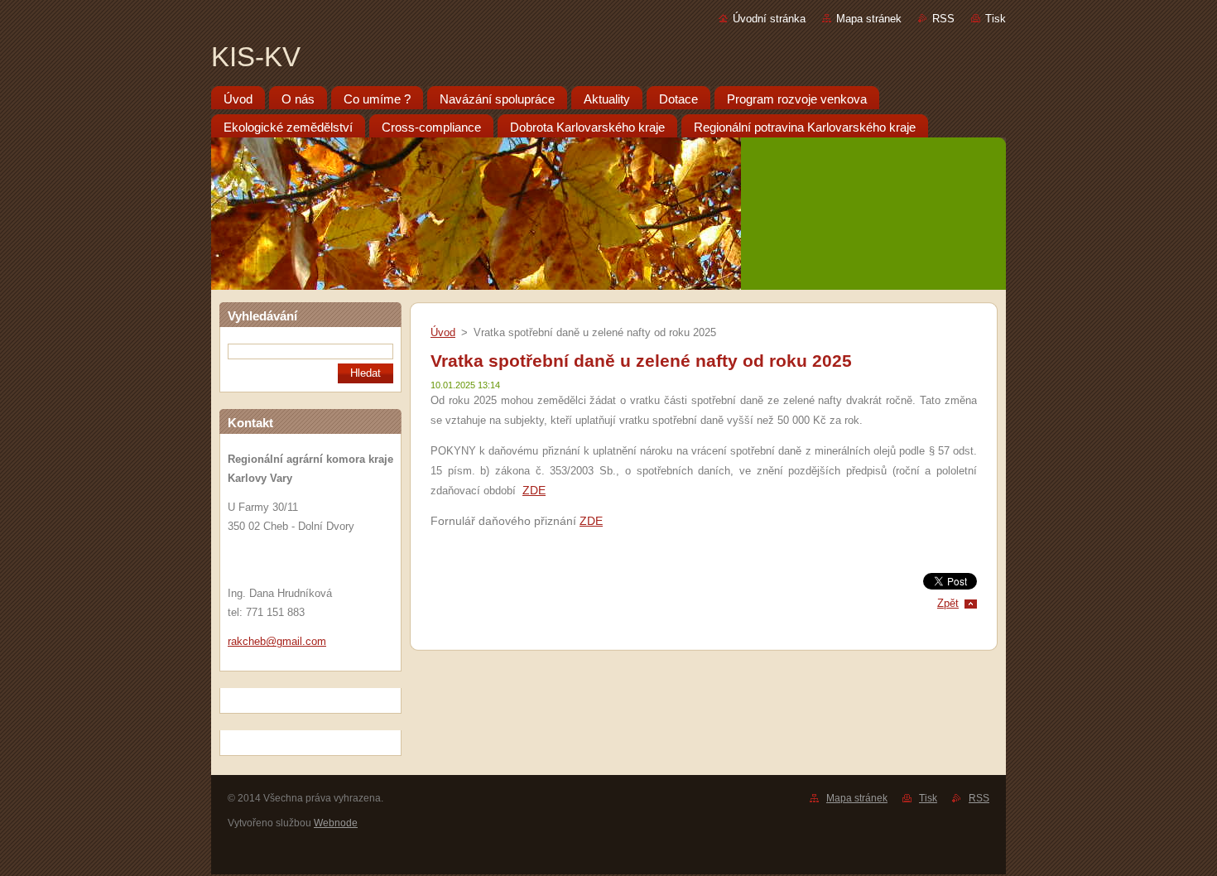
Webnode (336, 823)
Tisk (995, 18)
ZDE (534, 490)
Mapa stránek (869, 18)
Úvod (443, 332)
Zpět (948, 603)
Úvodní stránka (769, 18)
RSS (943, 18)
